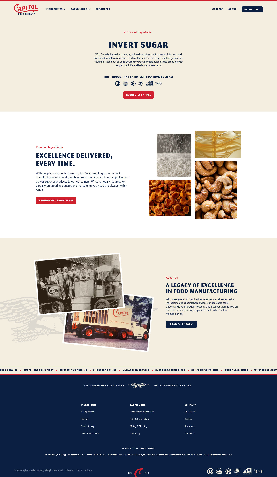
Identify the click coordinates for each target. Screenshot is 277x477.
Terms (79, 470)
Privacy (88, 470)
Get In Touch (252, 9)
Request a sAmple (138, 95)
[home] (26, 9)
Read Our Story (181, 324)
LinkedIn (70, 470)
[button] (55, 9)
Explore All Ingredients (56, 200)
